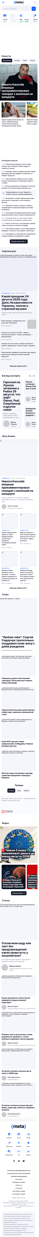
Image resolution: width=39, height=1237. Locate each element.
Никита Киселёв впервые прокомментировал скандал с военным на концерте (17, 487)
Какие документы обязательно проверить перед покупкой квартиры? (16, 1000)
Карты (28, 1146)
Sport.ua (19, 1185)
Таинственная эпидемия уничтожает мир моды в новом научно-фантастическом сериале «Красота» (18, 354)
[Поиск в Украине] (34, 9)
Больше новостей (18, 366)
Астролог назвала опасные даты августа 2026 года (16, 1072)
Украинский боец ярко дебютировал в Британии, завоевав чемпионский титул (18, 712)
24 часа (11, 790)
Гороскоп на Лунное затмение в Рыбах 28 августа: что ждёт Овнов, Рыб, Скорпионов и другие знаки (11, 395)
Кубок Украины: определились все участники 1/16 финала (13, 322)
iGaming (28, 1155)
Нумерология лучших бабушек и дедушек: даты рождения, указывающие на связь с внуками (32, 411)
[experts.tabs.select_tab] (30, 376)
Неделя (26, 790)
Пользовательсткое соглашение (18, 1173)
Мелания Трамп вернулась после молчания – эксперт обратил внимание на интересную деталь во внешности (9, 575)
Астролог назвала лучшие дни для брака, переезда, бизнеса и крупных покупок (18, 1107)
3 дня (19, 790)
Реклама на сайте (18, 1182)
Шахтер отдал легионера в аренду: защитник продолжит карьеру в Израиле (17, 775)
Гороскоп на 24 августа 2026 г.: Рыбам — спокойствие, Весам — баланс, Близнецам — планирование (16, 334)
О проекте (18, 1188)
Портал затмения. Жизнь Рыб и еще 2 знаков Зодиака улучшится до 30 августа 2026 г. (32, 385)
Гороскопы (9, 1146)
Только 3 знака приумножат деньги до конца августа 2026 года (19, 844)
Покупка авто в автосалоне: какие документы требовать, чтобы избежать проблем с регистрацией (17, 1036)
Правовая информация (19, 1176)
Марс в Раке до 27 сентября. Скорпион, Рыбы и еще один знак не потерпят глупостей (14, 877)
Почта (19, 1138)
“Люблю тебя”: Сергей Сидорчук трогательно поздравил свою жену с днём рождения (18, 642)
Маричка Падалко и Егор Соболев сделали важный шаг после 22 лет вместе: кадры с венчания (28, 536)
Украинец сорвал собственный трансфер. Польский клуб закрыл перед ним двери (17, 680)
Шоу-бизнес (7, 60)
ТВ (19, 1155)
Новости (9, 1138)
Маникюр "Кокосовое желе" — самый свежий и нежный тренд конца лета (18, 799)
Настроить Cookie (18, 1191)
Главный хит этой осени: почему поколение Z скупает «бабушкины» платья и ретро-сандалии (18, 344)
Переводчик (9, 1155)
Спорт (25, 60)
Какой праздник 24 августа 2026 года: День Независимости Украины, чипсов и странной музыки (17, 302)
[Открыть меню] (3, 2)
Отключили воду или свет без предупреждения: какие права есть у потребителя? (16, 949)
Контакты (18, 1179)
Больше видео (18, 893)
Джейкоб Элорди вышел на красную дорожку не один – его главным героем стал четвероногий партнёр (27, 575)
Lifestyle (17, 60)
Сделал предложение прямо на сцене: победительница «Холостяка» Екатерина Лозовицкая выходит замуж (12, 123)
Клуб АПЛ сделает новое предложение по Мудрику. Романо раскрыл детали (17, 743)
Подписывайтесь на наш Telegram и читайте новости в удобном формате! (19, 193)
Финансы (19, 1146)
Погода (32, 60)
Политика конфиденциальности (18, 1170)
